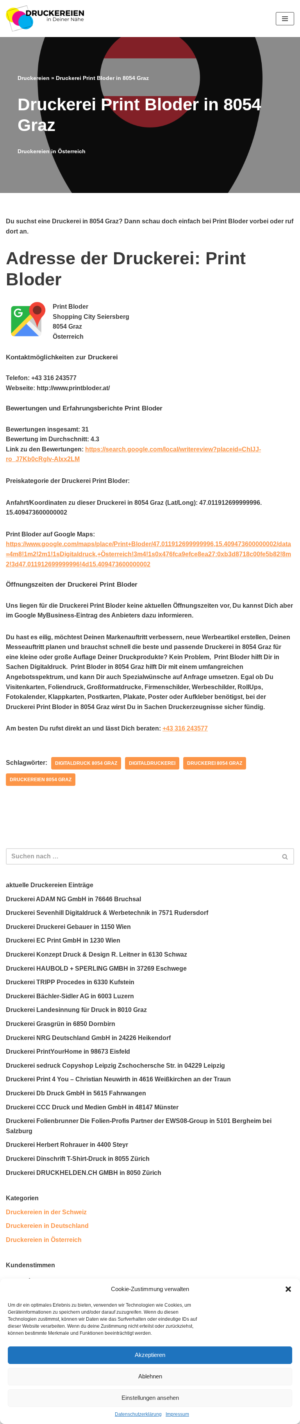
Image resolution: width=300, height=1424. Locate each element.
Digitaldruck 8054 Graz (86, 763)
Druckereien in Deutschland (47, 1225)
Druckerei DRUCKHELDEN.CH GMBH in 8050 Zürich (83, 1172)
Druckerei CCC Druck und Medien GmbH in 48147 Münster (92, 1107)
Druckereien (34, 78)
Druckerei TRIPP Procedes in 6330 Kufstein (70, 982)
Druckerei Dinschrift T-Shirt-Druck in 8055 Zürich (78, 1158)
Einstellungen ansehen (150, 1397)
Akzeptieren (150, 1354)
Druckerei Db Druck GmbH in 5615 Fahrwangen (76, 1093)
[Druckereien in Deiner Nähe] (45, 18)
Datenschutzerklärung (138, 1414)
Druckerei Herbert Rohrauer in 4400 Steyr (67, 1144)
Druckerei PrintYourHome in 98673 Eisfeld (68, 1051)
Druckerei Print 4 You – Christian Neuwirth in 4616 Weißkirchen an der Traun (118, 1079)
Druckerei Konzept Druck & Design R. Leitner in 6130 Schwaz (96, 954)
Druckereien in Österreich (52, 151)
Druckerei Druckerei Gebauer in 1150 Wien (68, 926)
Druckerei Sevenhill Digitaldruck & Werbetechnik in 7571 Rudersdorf (107, 912)
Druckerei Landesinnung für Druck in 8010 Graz (76, 1010)
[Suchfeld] (285, 856)
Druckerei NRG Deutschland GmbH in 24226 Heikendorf (88, 1038)
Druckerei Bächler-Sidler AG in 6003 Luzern (70, 996)
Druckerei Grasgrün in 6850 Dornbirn (60, 1024)
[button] (288, 1289)
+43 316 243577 (185, 728)
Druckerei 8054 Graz (214, 763)
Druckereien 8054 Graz (40, 779)
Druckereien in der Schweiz (46, 1212)
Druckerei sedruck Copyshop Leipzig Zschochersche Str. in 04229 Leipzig (115, 1065)
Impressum (177, 1414)
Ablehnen (150, 1376)
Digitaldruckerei (152, 763)
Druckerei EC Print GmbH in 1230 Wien (63, 940)
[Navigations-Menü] (285, 18)
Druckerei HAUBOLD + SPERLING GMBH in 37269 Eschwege (96, 968)
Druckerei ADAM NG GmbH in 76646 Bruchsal (73, 899)
